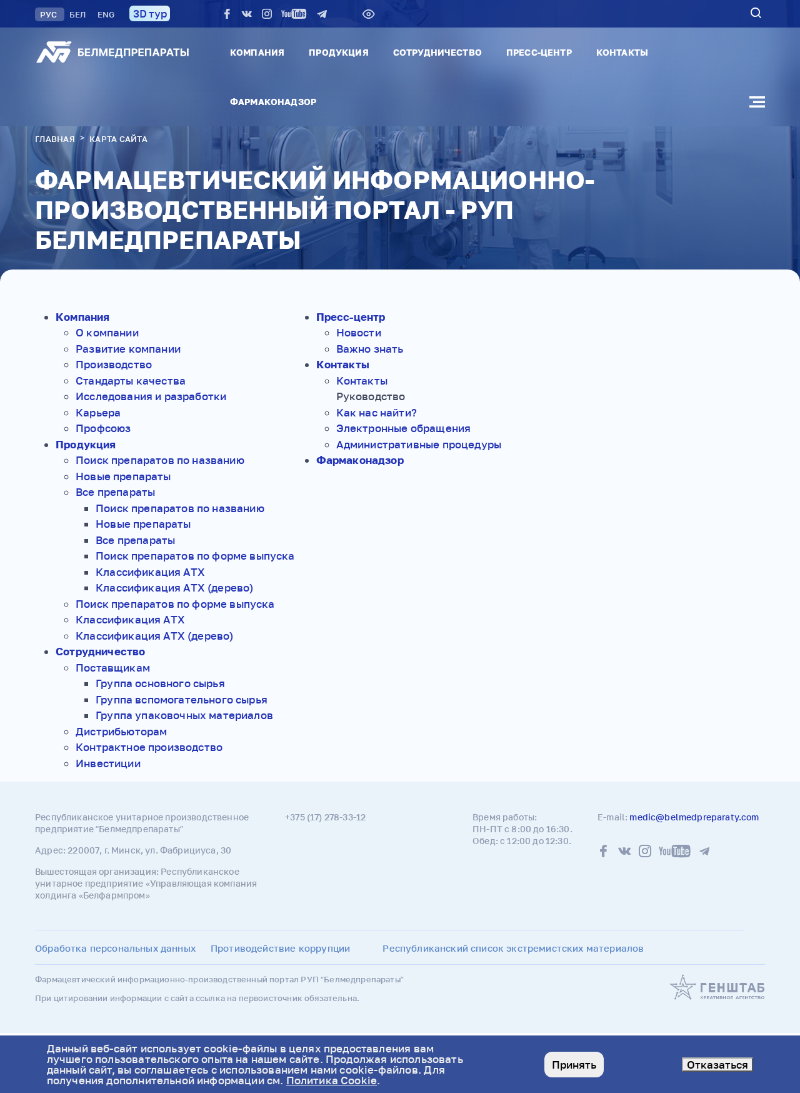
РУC (49, 14)
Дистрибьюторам (121, 731)
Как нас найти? (376, 412)
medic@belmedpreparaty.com (694, 817)
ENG (106, 14)
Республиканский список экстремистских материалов (513, 948)
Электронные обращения (403, 428)
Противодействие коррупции (280, 948)
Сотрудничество (437, 52)
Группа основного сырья (160, 683)
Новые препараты (123, 476)
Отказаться (717, 1064)
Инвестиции (108, 763)
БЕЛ (78, 14)
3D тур (149, 13)
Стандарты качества (131, 380)
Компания (257, 52)
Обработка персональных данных (115, 948)
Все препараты (115, 491)
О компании (107, 332)
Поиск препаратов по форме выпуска (195, 555)
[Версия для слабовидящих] (369, 14)
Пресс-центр (539, 52)
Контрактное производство (149, 746)
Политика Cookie (332, 1080)
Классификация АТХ (150, 571)
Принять (574, 1064)
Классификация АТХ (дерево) (174, 587)
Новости (358, 332)
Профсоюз (103, 428)
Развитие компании (128, 348)
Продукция (338, 52)
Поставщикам (113, 667)
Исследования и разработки (151, 396)
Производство (114, 364)
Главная (55, 139)
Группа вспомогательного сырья (182, 699)
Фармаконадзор (273, 101)
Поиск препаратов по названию (160, 459)
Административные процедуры (418, 444)
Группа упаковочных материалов (184, 715)
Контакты (622, 52)
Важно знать (370, 348)
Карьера (98, 412)
